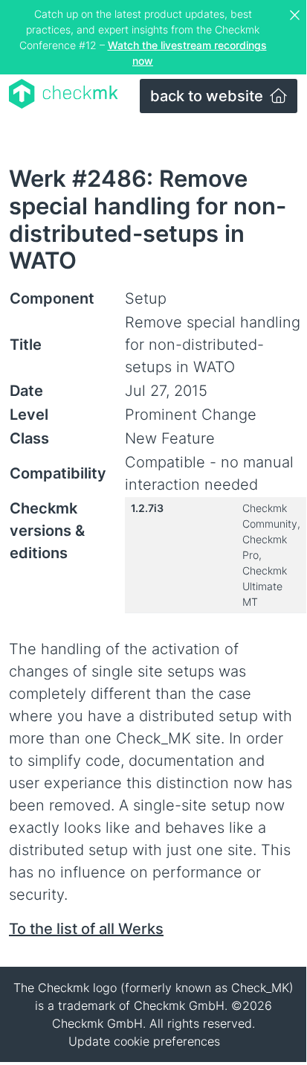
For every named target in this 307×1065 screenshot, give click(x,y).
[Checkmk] (63, 94)
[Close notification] (296, 15)
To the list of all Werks (86, 929)
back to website (208, 96)
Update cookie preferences (144, 1041)
